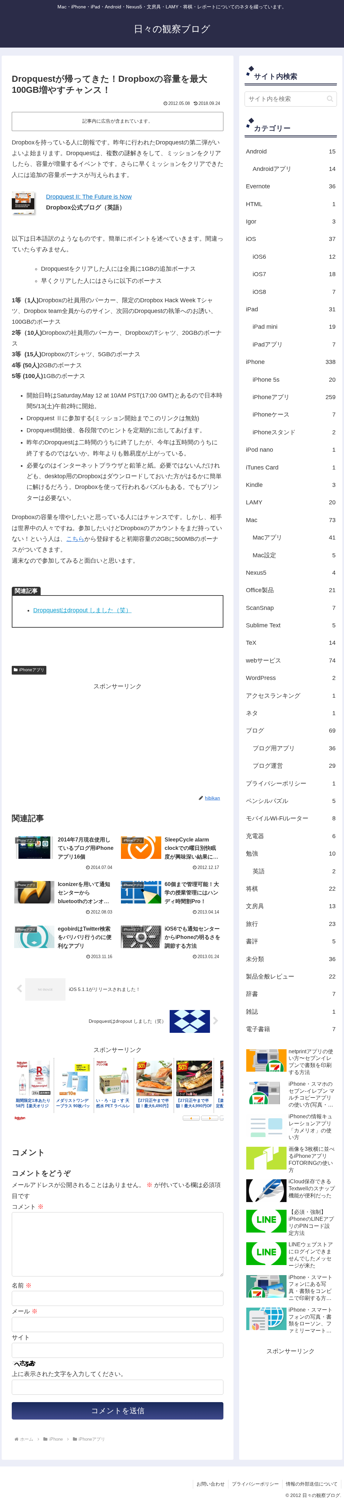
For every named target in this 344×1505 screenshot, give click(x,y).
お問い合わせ (211, 1484)
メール (25, 1311)
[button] (330, 99)
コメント (28, 1206)
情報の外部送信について (312, 1484)
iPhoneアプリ (31, 670)
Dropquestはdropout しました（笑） (82, 610)
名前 (22, 1285)
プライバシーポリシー (255, 1484)
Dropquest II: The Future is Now (89, 196)
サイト (21, 1337)
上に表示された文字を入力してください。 (69, 1374)
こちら (75, 539)
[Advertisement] (68, 739)
